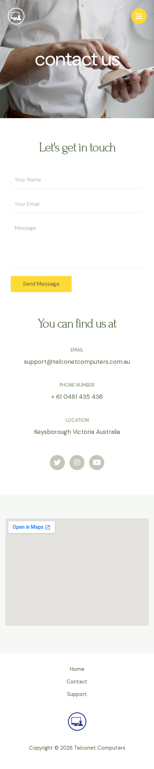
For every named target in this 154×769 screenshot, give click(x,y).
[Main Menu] (139, 16)
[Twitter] (57, 462)
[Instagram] (77, 462)
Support (77, 694)
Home (77, 669)
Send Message (41, 283)
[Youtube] (96, 462)
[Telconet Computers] (16, 16)
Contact (77, 681)
